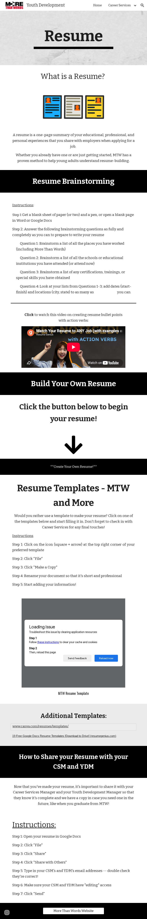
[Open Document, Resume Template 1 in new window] (118, 603)
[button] (142, 5)
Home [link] (97, 5)
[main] (73, 38)
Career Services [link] (119, 5)
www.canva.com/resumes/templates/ (40, 726)
